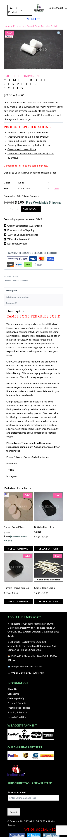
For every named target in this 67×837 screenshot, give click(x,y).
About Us (12, 689)
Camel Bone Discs (14, 527)
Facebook (11, 463)
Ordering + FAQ (15, 698)
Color (7, 182)
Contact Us (13, 693)
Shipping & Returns (17, 712)
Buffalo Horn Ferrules (16, 587)
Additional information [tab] (17, 297)
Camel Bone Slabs (44, 587)
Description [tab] (11, 290)
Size (6, 188)
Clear (56, 188)
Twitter (10, 469)
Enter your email (17, 792)
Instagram (11, 476)
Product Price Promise (18, 707)
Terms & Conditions (17, 717)
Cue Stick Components (23, 76)
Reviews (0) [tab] (11, 303)
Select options (18, 548)
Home (7, 26)
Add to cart (31, 208)
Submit (14, 812)
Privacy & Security (16, 703)
